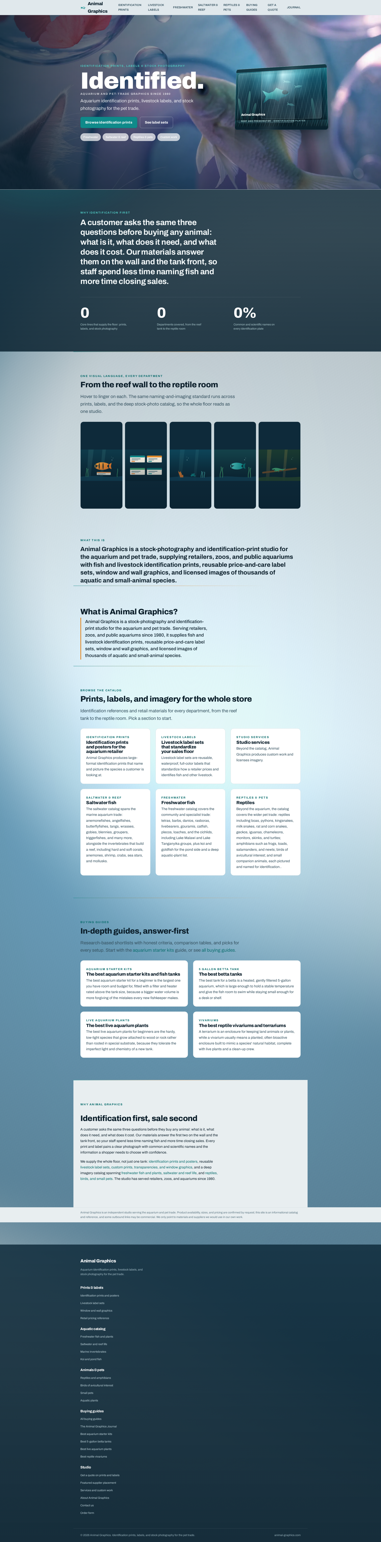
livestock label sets (95, 1167)
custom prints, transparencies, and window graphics (151, 1167)
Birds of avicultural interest (96, 1385)
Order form (87, 1512)
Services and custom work (96, 1490)
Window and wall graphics (96, 1310)
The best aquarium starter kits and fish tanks (133, 974)
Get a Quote (273, 7)
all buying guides (218, 950)
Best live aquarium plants (96, 1449)
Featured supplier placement (98, 1482)
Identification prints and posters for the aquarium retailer (107, 747)
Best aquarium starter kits (96, 1434)
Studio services (253, 742)
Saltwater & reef (116, 137)
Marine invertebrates (93, 1351)
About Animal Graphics (94, 1497)
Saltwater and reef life (93, 1344)
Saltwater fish (101, 802)
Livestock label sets (92, 1303)
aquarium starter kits (153, 950)
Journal (294, 7)
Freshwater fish (178, 802)
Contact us (87, 1505)
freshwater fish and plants (141, 1173)
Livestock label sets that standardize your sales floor (182, 747)
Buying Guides (252, 7)
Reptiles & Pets (231, 7)
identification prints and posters (173, 1161)
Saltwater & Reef (208, 7)
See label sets (156, 122)
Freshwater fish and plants (96, 1336)
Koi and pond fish (91, 1359)
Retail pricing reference (94, 1318)
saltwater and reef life (180, 1173)
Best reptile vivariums (93, 1456)
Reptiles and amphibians (95, 1377)
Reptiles (245, 802)
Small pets (86, 1392)
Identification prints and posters (99, 1295)
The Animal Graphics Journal (98, 1426)
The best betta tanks (220, 974)
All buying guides (90, 1418)
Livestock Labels (156, 7)
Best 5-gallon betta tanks (95, 1441)
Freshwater (183, 7)
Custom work (168, 137)
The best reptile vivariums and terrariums (242, 1025)
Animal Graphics (97, 7)
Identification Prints (129, 7)
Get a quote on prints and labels (99, 1475)
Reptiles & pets (143, 137)
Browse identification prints (108, 122)
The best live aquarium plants (117, 1025)
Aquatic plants (89, 1400)
